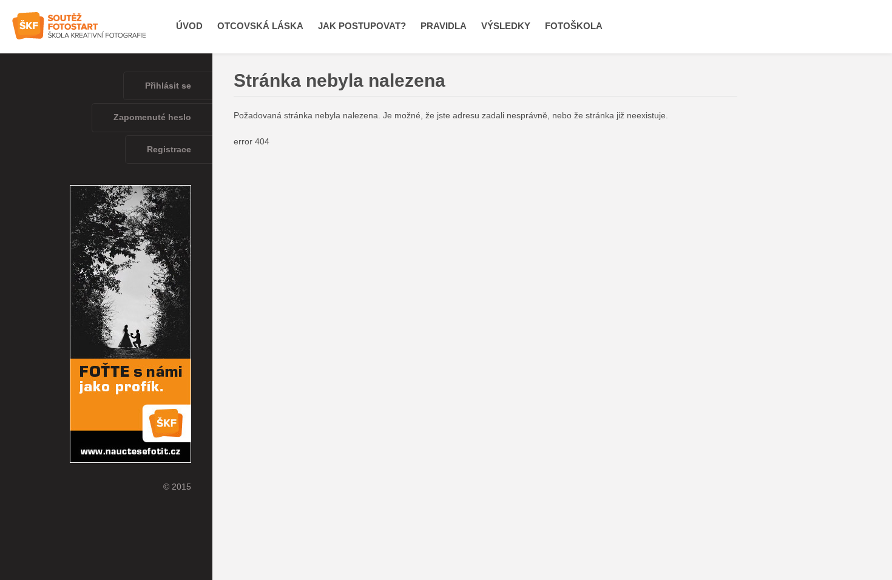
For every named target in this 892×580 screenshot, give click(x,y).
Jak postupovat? (362, 26)
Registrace (169, 149)
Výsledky (505, 26)
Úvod (189, 26)
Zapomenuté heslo (152, 117)
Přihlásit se (168, 85)
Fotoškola (574, 26)
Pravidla (444, 26)
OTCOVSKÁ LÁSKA (260, 26)
